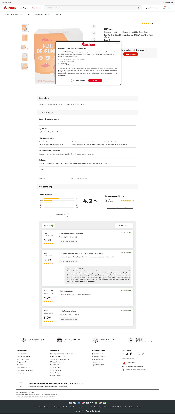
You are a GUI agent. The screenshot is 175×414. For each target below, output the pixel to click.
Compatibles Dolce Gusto (43, 14)
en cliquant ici (30, 392)
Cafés (29, 14)
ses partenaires (67, 51)
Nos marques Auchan (98, 356)
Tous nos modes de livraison (58, 356)
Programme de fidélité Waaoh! (59, 359)
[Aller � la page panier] (166, 7)
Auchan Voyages (55, 367)
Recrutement (96, 362)
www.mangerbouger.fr (49, 397)
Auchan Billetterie (55, 370)
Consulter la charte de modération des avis (120, 208)
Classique (58, 14)
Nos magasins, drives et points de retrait (62, 354)
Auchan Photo (54, 373)
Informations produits (23, 367)
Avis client (20, 365)
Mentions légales (56, 407)
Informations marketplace (25, 370)
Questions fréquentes (23, 356)
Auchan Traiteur (55, 365)
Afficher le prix (131, 54)
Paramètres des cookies (79, 80)
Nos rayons (20, 373)
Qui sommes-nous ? (98, 354)
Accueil (7, 14)
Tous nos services (55, 376)
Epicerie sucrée (18, 14)
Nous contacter (21, 354)
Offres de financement (57, 362)
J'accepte (95, 80)
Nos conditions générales (41, 407)
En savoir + (108, 40)
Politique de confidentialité (110, 407)
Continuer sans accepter (114, 44)
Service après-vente (23, 359)
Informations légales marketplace (130, 407)
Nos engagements (97, 359)
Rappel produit (21, 362)
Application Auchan (98, 365)
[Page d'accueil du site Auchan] (10, 7)
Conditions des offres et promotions (74, 407)
